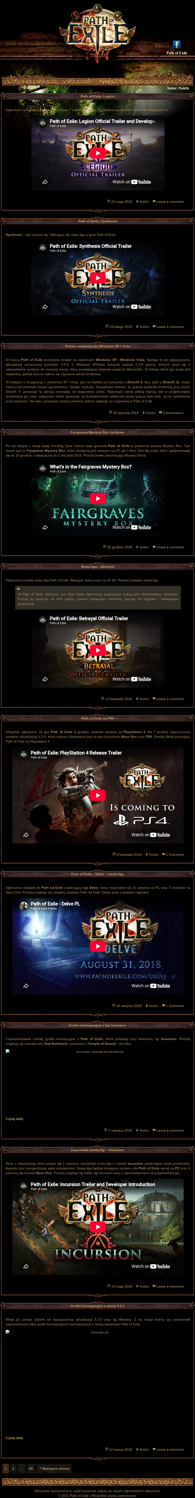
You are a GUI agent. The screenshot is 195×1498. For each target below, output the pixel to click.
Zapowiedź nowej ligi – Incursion (97, 1150)
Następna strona (55, 1468)
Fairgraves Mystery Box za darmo (98, 432)
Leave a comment (170, 202)
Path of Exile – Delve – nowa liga (97, 874)
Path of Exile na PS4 (97, 718)
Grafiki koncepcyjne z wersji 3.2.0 (97, 1306)
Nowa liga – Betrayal (97, 567)
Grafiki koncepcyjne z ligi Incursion (97, 1025)
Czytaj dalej (14, 1119)
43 (32, 1468)
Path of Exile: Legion (98, 96)
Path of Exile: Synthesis (97, 221)
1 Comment (175, 854)
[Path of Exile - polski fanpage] (177, 44)
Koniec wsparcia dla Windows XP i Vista (97, 346)
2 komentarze (173, 413)
